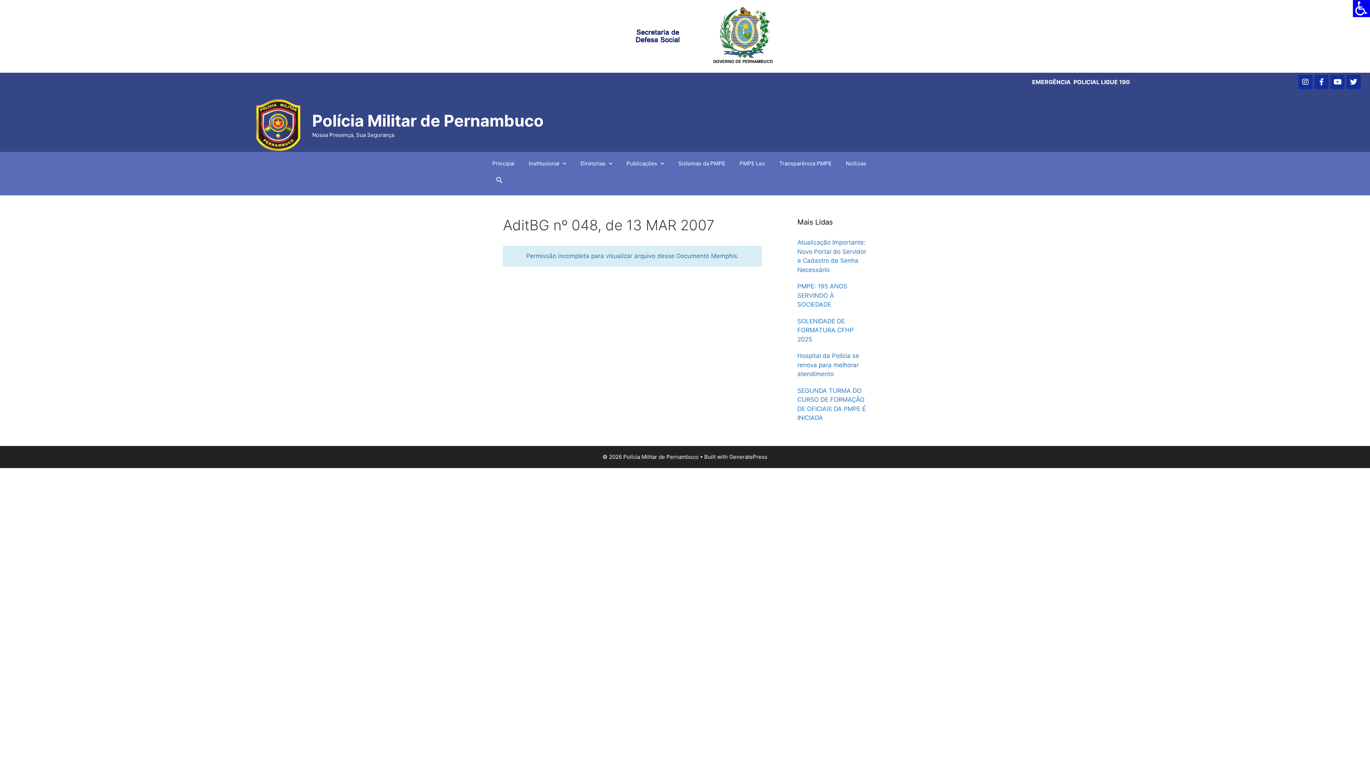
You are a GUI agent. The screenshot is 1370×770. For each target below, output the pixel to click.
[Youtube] (1337, 82)
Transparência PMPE (805, 163)
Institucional (544, 163)
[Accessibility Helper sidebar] (1361, 8)
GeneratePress (748, 456)
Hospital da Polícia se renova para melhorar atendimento (828, 365)
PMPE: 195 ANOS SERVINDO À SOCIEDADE (822, 295)
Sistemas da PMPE (701, 163)
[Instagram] (1305, 82)
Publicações (641, 163)
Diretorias (592, 163)
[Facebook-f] (1321, 82)
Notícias (856, 163)
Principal (503, 163)
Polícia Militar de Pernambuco (428, 120)
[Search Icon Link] (499, 182)
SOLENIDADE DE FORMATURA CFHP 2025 (825, 330)
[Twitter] (1353, 82)
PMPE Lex (752, 163)
